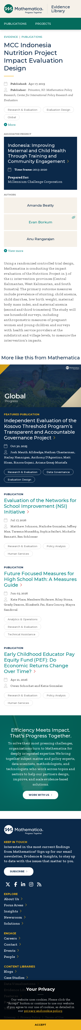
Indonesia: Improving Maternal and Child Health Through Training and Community (37, 153)
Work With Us (39, 794)
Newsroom (13, 917)
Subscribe (17, 871)
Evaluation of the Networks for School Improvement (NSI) (40, 506)
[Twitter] (8, 884)
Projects (43, 23)
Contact (10, 944)
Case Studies (14, 977)
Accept (40, 1024)
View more (15, 251)
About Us (11, 899)
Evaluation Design (58, 109)
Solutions (12, 923)
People (9, 956)
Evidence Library (60, 9)
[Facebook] (15, 884)
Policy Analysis (56, 546)
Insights (11, 911)
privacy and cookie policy (43, 1011)
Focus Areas (13, 905)
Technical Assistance (21, 634)
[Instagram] (31, 884)
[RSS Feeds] (39, 884)
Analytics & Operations (23, 619)
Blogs (8, 971)
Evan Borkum (40, 222)
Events (9, 950)
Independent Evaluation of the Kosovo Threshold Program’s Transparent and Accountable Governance (40, 429)
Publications (15, 23)
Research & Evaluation (22, 109)
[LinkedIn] (23, 884)
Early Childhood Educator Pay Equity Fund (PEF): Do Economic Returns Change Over (39, 662)
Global (12, 117)
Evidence (11, 36)
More (12, 125)
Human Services (18, 553)
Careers (10, 938)
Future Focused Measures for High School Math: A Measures (40, 579)
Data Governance (58, 472)
